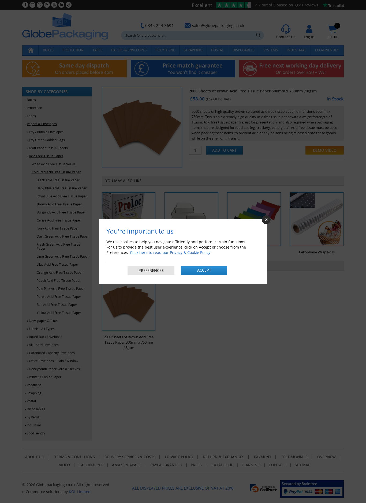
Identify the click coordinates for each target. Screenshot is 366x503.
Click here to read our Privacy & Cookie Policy (170, 252)
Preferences (151, 270)
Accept (204, 270)
